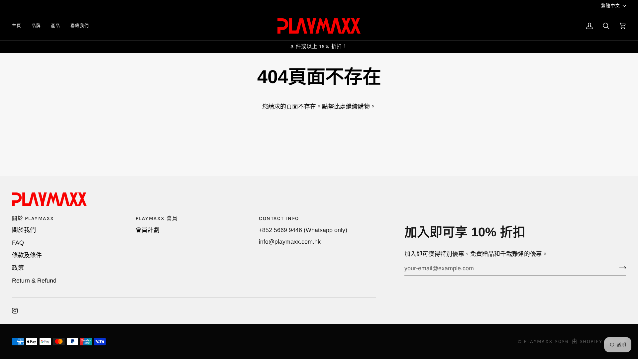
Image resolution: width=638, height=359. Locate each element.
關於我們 (24, 230)
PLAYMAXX (538, 341)
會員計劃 (148, 230)
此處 (340, 106)
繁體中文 (610, 5)
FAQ (18, 242)
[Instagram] (15, 311)
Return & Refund (34, 280)
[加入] (620, 267)
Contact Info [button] (279, 218)
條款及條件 (27, 255)
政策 (18, 268)
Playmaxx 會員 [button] (157, 218)
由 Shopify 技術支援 (599, 341)
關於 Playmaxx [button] (33, 218)
